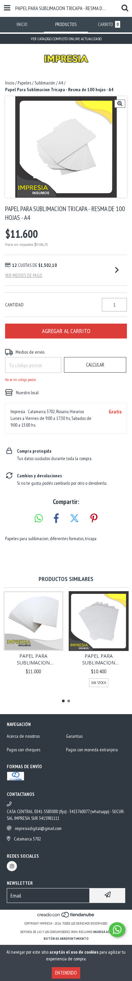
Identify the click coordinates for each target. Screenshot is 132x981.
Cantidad (14, 305)
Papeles (24, 83)
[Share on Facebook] (56, 518)
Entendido (66, 973)
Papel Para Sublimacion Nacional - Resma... (99, 659)
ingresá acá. (102, 932)
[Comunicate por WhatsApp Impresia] (117, 929)
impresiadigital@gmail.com (38, 828)
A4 (61, 83)
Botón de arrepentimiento (66, 938)
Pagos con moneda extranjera (92, 750)
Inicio (9, 83)
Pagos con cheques (23, 750)
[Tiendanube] (66, 916)
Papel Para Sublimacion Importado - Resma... (33, 659)
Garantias (74, 736)
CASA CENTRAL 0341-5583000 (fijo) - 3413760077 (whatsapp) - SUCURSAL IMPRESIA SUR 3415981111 (66, 814)
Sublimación (45, 83)
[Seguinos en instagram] (12, 866)
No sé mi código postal (20, 379)
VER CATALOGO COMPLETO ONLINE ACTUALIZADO (66, 38)
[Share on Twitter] (74, 518)
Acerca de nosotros (23, 736)
